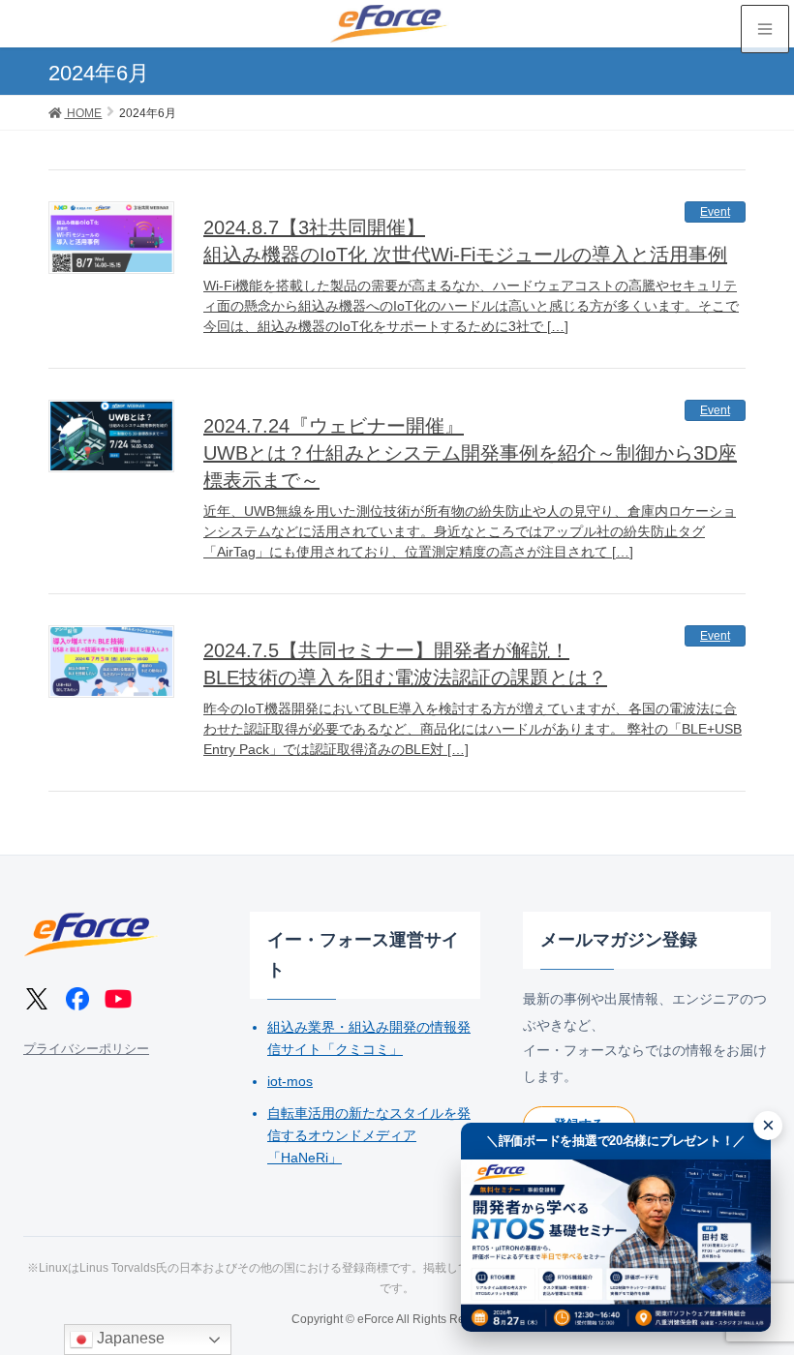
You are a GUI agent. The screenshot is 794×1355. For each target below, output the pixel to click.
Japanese (129, 1338)
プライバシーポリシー (86, 1048)
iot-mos (290, 1081)
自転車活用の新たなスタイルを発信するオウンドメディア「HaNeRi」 (369, 1135)
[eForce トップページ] (91, 934)
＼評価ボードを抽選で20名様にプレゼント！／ (616, 1140)
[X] (36, 998)
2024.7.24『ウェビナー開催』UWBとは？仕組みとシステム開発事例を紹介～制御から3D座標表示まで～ (470, 453)
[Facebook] (77, 998)
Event (715, 212)
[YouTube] (118, 998)
